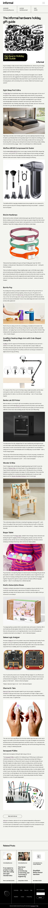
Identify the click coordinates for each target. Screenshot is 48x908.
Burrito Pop (20, 294)
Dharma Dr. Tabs (6, 691)
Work (21, 890)
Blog (31, 890)
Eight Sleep (7, 93)
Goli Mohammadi (24, 10)
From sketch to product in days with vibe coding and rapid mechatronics (8, 871)
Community (16, 890)
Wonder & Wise (12, 468)
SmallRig (5, 343)
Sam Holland (35, 880)
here (35, 476)
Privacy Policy (29, 896)
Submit (40, 897)
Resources (26, 890)
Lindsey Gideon (21, 880)
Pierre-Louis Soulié (7, 880)
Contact (22, 896)
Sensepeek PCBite (9, 757)
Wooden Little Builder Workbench (19, 476)
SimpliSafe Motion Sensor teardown (38, 872)
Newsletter (16, 896)
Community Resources (8, 10)
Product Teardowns (37, 864)
